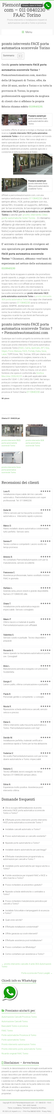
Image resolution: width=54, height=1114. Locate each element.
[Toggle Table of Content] (18, 56)
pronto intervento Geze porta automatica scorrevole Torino (11, 469)
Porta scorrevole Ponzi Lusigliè (36, 973)
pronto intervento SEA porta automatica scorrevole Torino (35, 443)
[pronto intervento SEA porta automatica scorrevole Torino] (36, 430)
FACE (24, 351)
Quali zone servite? (14, 920)
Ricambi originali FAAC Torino (15, 1053)
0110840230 (35, 106)
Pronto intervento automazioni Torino (19, 1044)
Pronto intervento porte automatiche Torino (22, 1049)
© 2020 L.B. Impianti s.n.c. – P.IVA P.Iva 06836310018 (21, 1111)
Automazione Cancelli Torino (15, 1021)
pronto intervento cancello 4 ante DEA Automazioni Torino (26, 965)
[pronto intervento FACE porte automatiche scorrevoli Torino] (12, 430)
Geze (43, 351)
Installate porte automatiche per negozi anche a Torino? (26, 867)
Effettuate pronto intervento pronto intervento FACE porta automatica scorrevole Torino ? (25, 821)
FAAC (21, 348)
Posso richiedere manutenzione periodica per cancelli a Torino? (25, 902)
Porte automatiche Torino (13, 1040)
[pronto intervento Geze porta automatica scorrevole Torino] (12, 457)
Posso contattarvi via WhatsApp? (20, 947)
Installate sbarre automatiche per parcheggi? (26, 849)
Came (27, 348)
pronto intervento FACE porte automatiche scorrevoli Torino (11, 443)
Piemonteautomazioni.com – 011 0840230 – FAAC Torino (27, 10)
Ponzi (10, 351)
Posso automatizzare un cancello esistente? (25, 836)
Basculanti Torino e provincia (15, 1026)
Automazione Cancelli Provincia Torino (19, 1017)
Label (4, 354)
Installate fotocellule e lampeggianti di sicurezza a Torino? (26, 911)
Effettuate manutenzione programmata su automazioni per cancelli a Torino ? (23, 857)
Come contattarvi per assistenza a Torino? (24, 954)
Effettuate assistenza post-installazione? (23, 940)
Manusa (17, 351)
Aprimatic (35, 348)
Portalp (31, 351)
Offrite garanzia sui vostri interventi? (21, 933)
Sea (47, 348)
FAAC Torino (7, 1030)
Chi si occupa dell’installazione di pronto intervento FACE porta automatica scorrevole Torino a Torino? (24, 810)
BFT (42, 348)
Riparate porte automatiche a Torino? (22, 843)
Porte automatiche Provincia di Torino (19, 1035)
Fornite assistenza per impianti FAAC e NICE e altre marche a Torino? (25, 876)
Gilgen (4, 351)
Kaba (38, 351)
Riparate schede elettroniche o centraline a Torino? (24, 893)
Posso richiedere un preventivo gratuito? (23, 885)
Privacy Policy (46, 1111)
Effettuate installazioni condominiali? (22, 927)
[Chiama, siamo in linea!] (47, 5)
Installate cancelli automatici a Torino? (22, 829)
